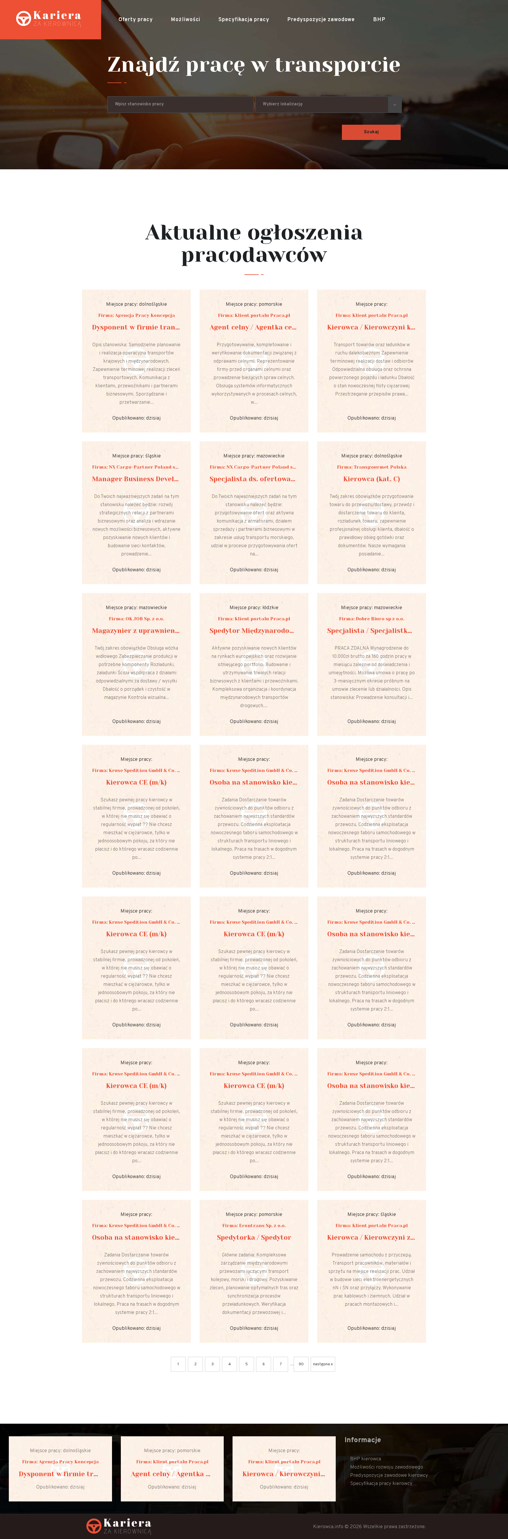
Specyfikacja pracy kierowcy (381, 1484)
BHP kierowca (365, 1459)
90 (301, 1364)
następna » (323, 1364)
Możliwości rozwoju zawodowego (386, 1467)
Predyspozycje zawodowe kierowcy (389, 1475)
